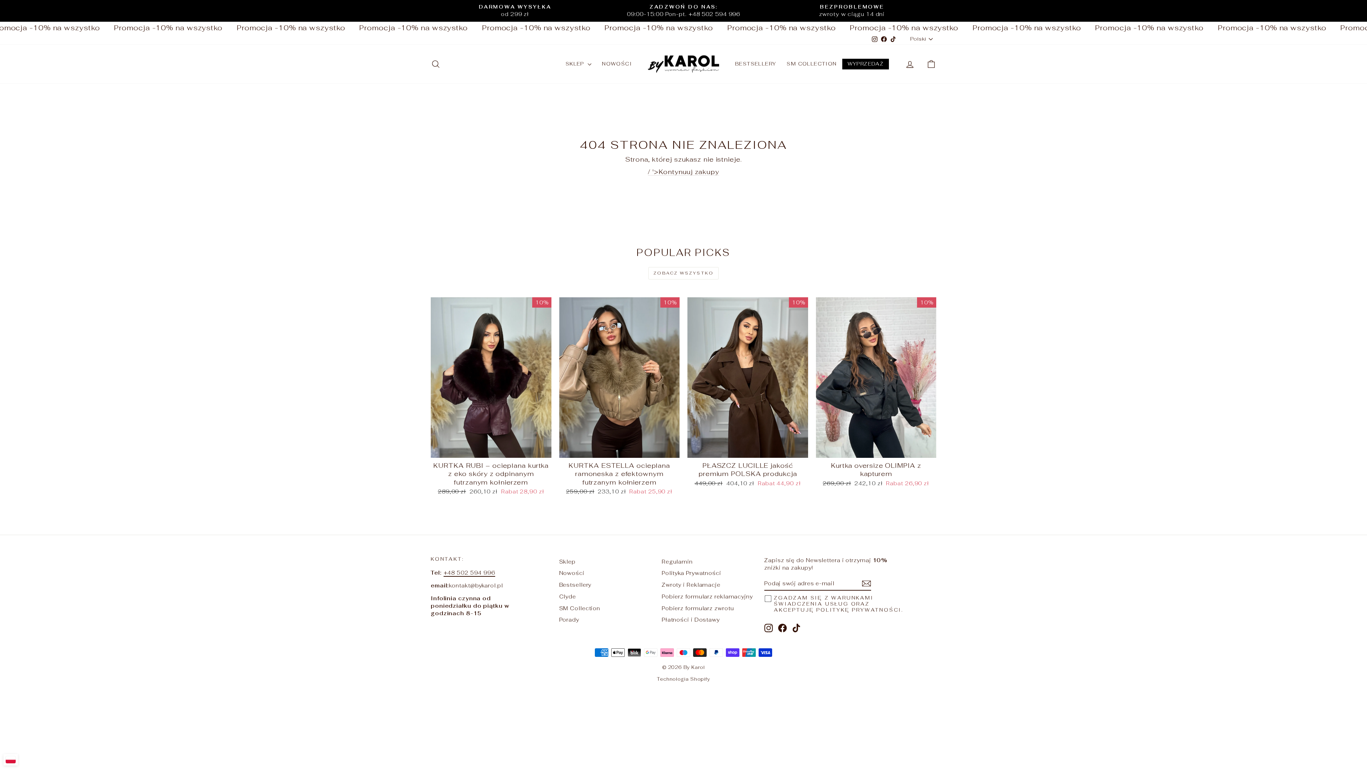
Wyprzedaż (866, 64)
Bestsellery (755, 64)
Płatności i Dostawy (691, 619)
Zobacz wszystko (683, 273)
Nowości (617, 64)
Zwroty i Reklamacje (691, 584)
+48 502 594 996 (470, 572)
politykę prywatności (858, 610)
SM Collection (812, 64)
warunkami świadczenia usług (823, 601)
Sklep (576, 64)
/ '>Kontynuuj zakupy (683, 172)
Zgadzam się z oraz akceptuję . (839, 604)
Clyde (567, 596)
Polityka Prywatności (691, 573)
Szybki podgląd (491, 450)
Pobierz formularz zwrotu (698, 608)
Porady (569, 619)
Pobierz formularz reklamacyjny (707, 596)
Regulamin (677, 561)
